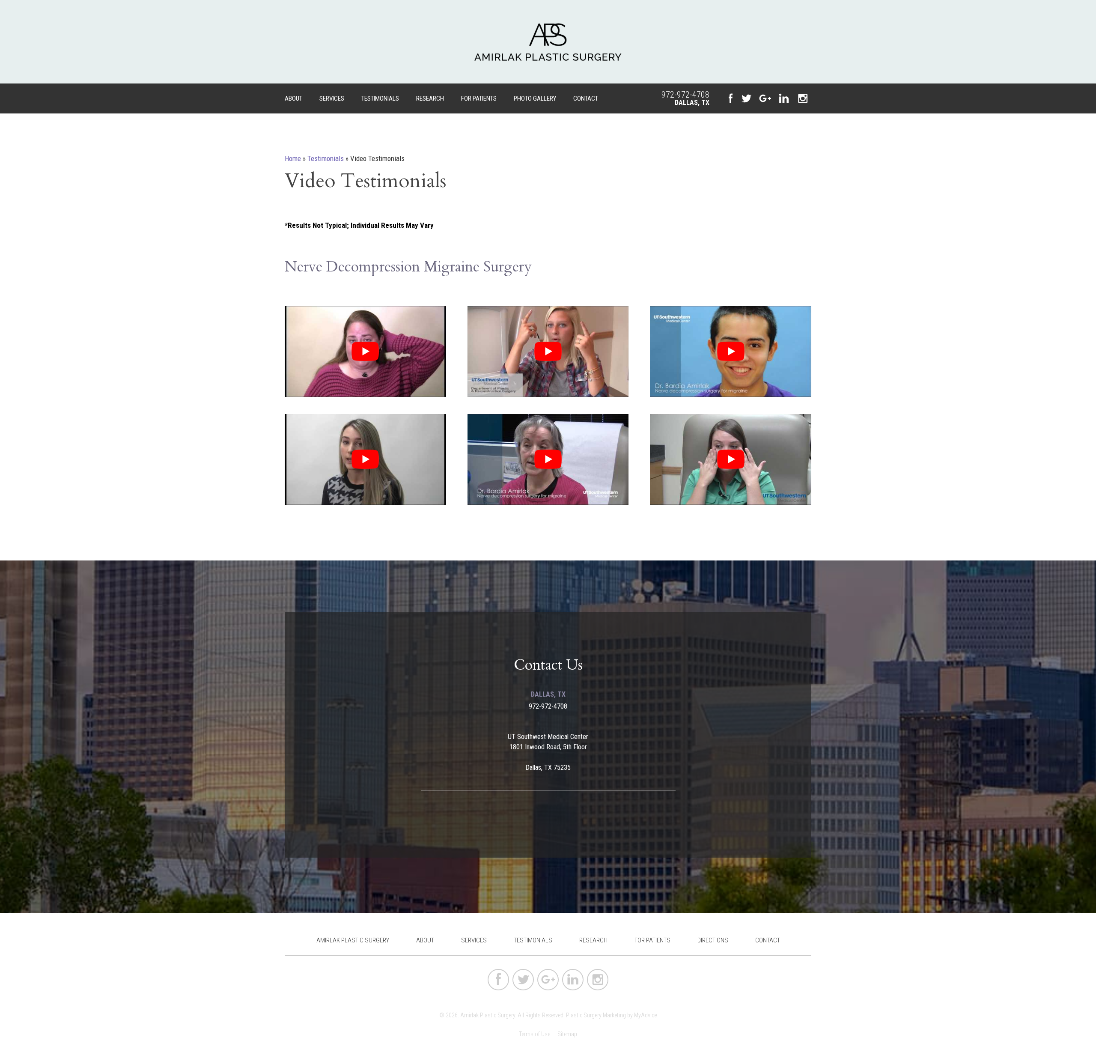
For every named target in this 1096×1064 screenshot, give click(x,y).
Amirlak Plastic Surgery (352, 940)
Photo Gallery (535, 98)
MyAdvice (645, 1015)
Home (293, 158)
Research (430, 98)
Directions (712, 940)
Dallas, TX (692, 102)
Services (331, 98)
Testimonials (380, 98)
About (293, 98)
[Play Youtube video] (365, 351)
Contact (585, 98)
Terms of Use (534, 1034)
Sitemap (567, 1034)
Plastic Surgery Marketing (596, 1015)
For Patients (479, 98)
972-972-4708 (685, 94)
